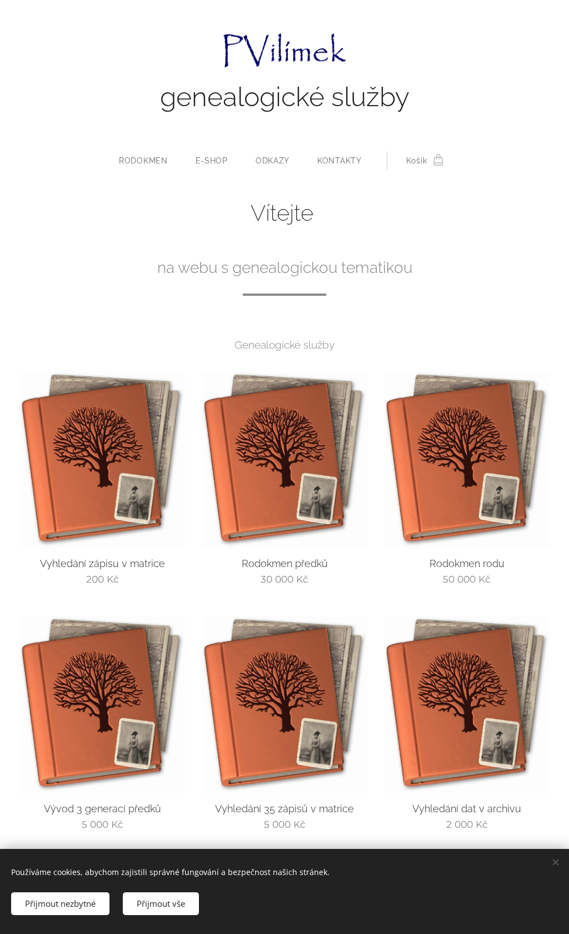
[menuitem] (150, 161)
